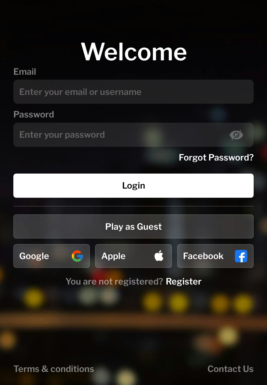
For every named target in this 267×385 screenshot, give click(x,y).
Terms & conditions (53, 368)
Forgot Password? (216, 157)
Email (24, 71)
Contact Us (230, 368)
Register (184, 281)
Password (33, 114)
